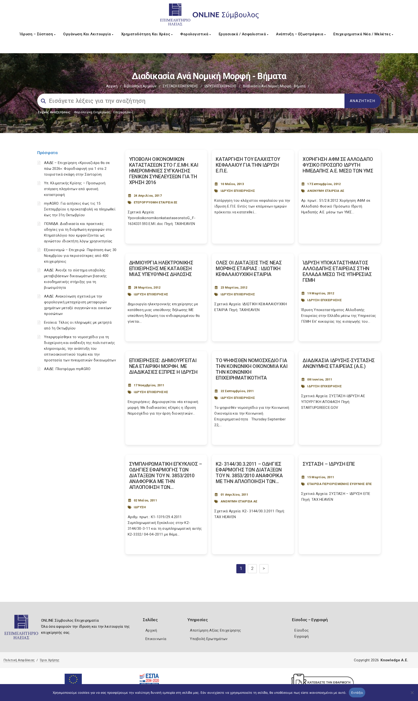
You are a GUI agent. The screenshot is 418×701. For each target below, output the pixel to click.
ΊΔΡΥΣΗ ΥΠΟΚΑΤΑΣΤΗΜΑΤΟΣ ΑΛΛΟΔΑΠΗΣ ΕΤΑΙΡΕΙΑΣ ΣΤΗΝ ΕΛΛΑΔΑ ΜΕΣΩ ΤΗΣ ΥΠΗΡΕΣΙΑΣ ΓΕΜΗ (337, 271)
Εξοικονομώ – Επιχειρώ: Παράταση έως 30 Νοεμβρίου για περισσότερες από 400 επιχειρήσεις (80, 256)
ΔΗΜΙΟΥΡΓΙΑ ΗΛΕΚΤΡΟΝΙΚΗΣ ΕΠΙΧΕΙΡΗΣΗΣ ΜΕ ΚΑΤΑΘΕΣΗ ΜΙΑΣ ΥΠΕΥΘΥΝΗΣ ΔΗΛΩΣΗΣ (161, 268)
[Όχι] (412, 695)
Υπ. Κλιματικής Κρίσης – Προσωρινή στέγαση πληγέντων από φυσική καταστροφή (74, 189)
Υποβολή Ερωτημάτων (208, 639)
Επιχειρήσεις (123, 112)
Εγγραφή (301, 636)
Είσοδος (301, 630)
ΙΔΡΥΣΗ (140, 507)
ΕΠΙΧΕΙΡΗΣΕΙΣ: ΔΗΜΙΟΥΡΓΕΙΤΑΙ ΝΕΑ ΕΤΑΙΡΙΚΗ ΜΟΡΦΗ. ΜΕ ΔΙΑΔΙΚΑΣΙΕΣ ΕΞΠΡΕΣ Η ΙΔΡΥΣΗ (163, 366)
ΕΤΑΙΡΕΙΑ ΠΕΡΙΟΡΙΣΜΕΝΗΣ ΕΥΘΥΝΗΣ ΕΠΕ (339, 484)
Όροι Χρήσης (49, 660)
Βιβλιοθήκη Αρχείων (140, 86)
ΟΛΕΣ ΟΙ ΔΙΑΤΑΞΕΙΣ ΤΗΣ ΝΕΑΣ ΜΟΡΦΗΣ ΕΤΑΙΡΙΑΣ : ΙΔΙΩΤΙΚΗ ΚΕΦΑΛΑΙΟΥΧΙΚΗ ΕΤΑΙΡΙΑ (249, 268)
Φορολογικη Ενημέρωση (92, 112)
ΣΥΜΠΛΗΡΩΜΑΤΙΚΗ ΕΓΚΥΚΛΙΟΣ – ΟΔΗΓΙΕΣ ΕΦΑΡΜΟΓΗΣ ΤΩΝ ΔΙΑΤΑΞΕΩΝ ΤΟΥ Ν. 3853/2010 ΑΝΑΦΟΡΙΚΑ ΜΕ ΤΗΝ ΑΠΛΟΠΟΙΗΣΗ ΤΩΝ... (165, 475)
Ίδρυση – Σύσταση (37, 34)
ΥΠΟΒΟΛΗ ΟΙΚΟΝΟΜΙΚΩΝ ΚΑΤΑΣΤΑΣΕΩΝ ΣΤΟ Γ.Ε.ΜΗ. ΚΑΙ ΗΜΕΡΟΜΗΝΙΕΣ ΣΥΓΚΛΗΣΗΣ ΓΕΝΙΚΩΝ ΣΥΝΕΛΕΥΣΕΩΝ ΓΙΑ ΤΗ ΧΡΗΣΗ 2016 (163, 170)
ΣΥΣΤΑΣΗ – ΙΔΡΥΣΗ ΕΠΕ (329, 464)
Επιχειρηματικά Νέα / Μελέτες (362, 34)
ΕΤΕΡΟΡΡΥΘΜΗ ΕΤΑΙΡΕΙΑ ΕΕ (155, 202)
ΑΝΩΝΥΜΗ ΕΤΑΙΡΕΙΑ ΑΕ (325, 191)
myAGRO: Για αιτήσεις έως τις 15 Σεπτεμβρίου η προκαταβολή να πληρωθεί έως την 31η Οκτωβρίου (79, 209)
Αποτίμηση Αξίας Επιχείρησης (215, 630)
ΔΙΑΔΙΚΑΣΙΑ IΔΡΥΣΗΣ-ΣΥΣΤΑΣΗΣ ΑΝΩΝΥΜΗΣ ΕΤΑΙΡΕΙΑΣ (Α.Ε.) (339, 363)
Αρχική (112, 86)
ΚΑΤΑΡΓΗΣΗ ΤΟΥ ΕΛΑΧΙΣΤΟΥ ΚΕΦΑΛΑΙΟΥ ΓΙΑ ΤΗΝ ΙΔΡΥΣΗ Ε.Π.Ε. (248, 165)
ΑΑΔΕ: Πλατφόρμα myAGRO (67, 369)
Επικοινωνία (155, 639)
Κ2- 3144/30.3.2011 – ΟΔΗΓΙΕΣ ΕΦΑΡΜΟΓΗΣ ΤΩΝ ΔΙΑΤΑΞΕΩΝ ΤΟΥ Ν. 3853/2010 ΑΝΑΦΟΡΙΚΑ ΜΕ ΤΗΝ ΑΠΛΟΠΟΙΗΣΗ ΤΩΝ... (249, 472)
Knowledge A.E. (394, 660)
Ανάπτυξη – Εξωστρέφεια (300, 34)
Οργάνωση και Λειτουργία (87, 34)
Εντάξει (357, 692)
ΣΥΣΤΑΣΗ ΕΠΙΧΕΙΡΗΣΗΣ (180, 86)
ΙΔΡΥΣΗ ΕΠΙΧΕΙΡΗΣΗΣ (220, 86)
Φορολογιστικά (194, 34)
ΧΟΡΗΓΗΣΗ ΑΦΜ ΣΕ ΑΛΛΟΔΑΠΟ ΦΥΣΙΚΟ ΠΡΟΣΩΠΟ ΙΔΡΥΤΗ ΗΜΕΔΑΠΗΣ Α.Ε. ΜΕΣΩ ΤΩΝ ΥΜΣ (338, 165)
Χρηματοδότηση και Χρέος (146, 34)
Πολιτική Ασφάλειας (19, 660)
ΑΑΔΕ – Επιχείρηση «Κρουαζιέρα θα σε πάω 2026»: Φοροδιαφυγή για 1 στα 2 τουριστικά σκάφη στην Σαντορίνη (77, 169)
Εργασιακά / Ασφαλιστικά (243, 34)
